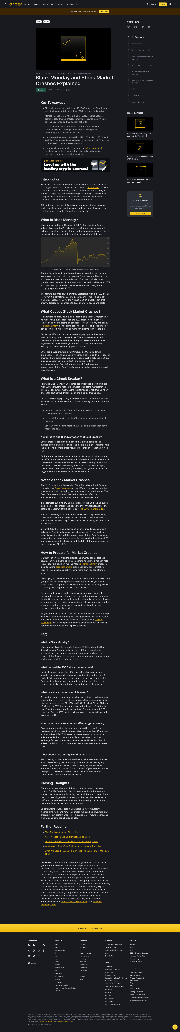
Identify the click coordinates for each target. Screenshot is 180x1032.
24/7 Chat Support (136, 972)
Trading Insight (135, 959)
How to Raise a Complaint (138, 1000)
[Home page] (15, 4)
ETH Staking (84, 970)
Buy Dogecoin (109, 998)
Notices (57, 979)
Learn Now (104, 11)
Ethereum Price (110, 975)
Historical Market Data (137, 956)
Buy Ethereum (109, 1001)
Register (163, 4)
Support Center (135, 975)
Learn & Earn (109, 966)
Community (58, 973)
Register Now (140, 213)
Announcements (59, 950)
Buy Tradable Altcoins (112, 1004)
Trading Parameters (136, 992)
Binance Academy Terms (65, 1021)
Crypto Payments (85, 953)
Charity (82, 979)
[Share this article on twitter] (128, 27)
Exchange (83, 944)
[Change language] (170, 4)
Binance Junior (85, 956)
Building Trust (59, 967)
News (56, 953)
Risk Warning (58, 976)
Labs (106, 953)
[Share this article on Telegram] (142, 27)
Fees (131, 983)
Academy (83, 959)
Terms (56, 962)
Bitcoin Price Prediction (113, 981)
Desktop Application (61, 985)
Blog (56, 970)
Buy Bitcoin (108, 989)
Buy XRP (108, 995)
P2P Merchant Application (113, 944)
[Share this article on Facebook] (135, 27)
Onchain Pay (109, 956)
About (56, 944)
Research (83, 976)
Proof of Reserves (136, 962)
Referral (132, 947)
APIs (131, 986)
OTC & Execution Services (139, 953)
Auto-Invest (84, 967)
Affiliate (132, 944)
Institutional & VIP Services (114, 950)
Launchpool (84, 965)
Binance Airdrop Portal (137, 994)
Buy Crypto (83, 947)
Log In (153, 4)
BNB (131, 950)
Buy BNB (108, 992)
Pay (81, 950)
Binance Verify (135, 989)
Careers (57, 947)
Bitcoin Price (109, 972)
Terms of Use (43, 1021)
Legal (56, 959)
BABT (81, 973)
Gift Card (83, 962)
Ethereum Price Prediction (113, 984)
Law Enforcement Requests (139, 997)
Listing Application (111, 947)
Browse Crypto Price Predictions (116, 978)
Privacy (57, 965)
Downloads (58, 982)
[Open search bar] (147, 4)
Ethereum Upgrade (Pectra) (114, 987)
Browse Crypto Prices (112, 969)
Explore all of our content (88, 928)
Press (56, 956)
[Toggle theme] (175, 4)
